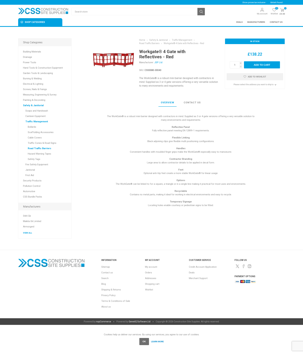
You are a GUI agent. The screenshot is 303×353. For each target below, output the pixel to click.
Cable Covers (35, 137)
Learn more (157, 341)
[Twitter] (237, 266)
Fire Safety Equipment (36, 164)
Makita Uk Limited (32, 221)
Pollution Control (31, 186)
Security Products (32, 180)
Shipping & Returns (111, 289)
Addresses (150, 278)
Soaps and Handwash (36, 110)
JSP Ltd (158, 62)
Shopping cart (152, 284)
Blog (103, 284)
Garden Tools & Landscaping (38, 73)
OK (144, 341)
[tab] (167, 103)
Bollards (32, 126)
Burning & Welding (32, 78)
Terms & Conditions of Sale (115, 301)
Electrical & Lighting (33, 83)
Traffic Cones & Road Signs (42, 143)
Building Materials (32, 51)
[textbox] (134, 11)
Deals (192, 272)
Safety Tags (34, 159)
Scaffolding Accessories (40, 132)
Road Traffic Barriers (39, 148)
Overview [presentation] (167, 102)
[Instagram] (249, 266)
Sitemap (105, 266)
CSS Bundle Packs (32, 196)
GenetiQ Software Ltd (139, 321)
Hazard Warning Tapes (39, 153)
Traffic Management (36, 121)
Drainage (27, 57)
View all (27, 233)
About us (106, 306)
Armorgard (28, 226)
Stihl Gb (27, 215)
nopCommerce (103, 321)
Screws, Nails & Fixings (35, 89)
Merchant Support (198, 278)
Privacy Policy (108, 295)
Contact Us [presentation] (192, 102)
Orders (148, 272)
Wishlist (149, 289)
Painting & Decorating (34, 100)
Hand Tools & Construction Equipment (43, 67)
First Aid (29, 175)
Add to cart (262, 65)
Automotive (29, 191)
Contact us (107, 272)
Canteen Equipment (35, 116)
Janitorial (30, 169)
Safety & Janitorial (33, 105)
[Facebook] (243, 266)
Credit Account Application (203, 266)
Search (201, 11)
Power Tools (29, 62)
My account (262, 13)
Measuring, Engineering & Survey (39, 94)
